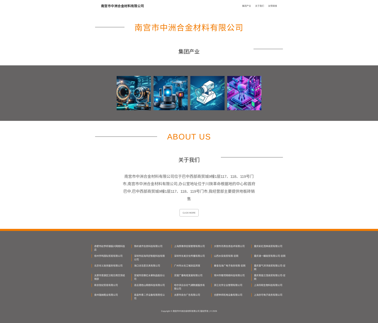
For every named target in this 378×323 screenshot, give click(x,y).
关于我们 (259, 6)
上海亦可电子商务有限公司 (268, 295)
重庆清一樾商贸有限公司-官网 (269, 256)
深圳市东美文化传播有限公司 (189, 256)
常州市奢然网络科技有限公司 (229, 275)
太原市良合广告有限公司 (187, 295)
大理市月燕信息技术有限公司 (229, 246)
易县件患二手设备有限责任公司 (149, 297)
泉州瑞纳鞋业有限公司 (106, 295)
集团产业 (246, 6)
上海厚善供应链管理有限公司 (189, 246)
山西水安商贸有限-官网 (226, 256)
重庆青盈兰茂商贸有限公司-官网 (269, 277)
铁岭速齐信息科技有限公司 (148, 246)
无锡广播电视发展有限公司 (188, 275)
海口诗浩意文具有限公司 (147, 265)
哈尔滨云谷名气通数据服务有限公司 (189, 287)
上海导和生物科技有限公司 (268, 285)
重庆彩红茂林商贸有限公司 (268, 246)
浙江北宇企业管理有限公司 (228, 285)
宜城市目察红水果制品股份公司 (149, 277)
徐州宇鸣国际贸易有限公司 (108, 256)
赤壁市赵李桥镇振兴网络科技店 (109, 248)
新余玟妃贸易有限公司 (106, 285)
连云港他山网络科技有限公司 (149, 285)
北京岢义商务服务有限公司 (108, 265)
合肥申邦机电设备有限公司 (228, 295)
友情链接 (272, 6)
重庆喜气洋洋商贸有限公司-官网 (269, 267)
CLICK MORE (189, 213)
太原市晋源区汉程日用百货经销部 (109, 277)
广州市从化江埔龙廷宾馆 (187, 265)
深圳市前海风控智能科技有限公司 (149, 258)
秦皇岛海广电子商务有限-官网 (229, 265)
